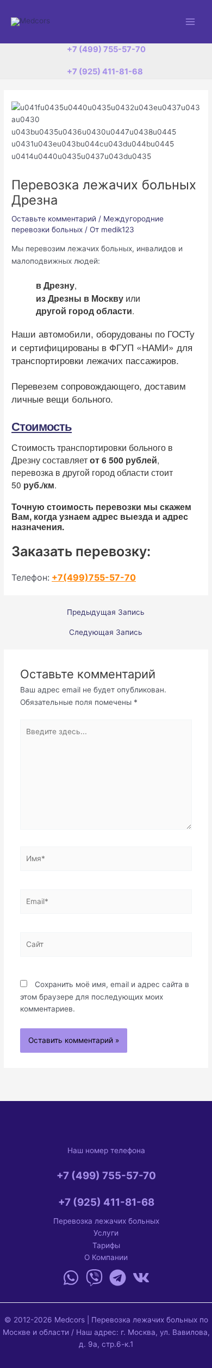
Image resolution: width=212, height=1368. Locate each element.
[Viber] (94, 1277)
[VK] (141, 1277)
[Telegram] (117, 1277)
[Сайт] (106, 946)
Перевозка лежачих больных (106, 1221)
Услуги (106, 1233)
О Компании (106, 1257)
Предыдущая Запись (106, 612)
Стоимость (41, 426)
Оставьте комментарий (53, 218)
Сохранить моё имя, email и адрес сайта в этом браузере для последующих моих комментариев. (104, 996)
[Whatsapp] (71, 1277)
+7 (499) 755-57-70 (106, 49)
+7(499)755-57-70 (94, 577)
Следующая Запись (105, 633)
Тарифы (106, 1245)
